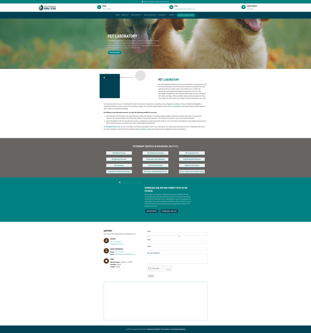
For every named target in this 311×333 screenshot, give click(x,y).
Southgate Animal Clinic (116, 41)
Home (118, 15)
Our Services (136, 15)
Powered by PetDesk (153, 329)
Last (179, 236)
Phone (149, 246)
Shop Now (250, 9)
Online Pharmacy (150, 15)
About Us (124, 15)
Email (149, 239)
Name (149, 231)
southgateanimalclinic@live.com (185, 9)
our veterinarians (176, 106)
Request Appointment (186, 15)
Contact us (144, 129)
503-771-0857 (107, 9)
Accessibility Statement (178, 329)
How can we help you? (154, 253)
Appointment (114, 52)
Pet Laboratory (122, 36)
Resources (162, 15)
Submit (151, 276)
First (148, 236)
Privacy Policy (165, 329)
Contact (172, 15)
